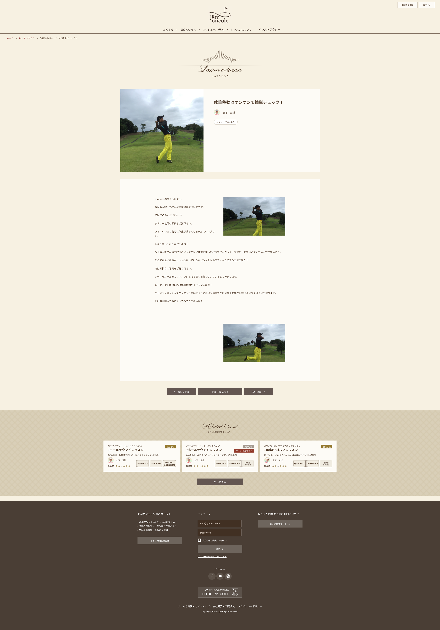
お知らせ (168, 29)
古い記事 (258, 391)
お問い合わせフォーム (280, 523)
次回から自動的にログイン (214, 540)
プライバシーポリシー (250, 606)
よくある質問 (185, 606)
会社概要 (217, 606)
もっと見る (220, 482)
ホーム (10, 38)
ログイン (427, 5)
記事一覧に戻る (220, 391)
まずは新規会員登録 (160, 540)
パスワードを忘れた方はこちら (212, 556)
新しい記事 (182, 391)
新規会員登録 (407, 5)
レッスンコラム (27, 38)
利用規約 (230, 606)
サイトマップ (202, 606)
